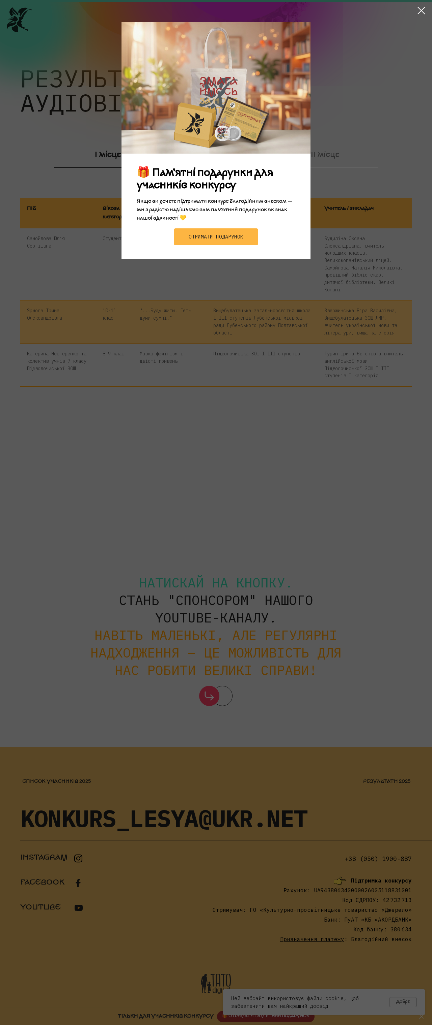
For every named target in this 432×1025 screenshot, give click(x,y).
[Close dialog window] (421, 10)
